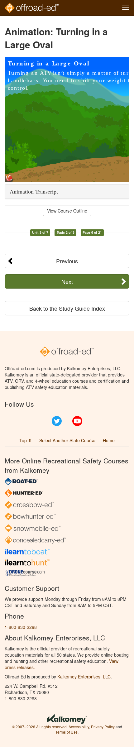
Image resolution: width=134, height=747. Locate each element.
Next (67, 281)
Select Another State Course (67, 440)
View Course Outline (67, 211)
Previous (67, 261)
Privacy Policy (103, 726)
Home (109, 440)
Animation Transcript (34, 191)
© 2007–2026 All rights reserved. (40, 726)
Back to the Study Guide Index (67, 308)
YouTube (77, 421)
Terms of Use (66, 732)
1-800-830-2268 (21, 627)
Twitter (57, 421)
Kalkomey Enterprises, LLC (84, 676)
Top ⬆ (25, 440)
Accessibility (79, 726)
